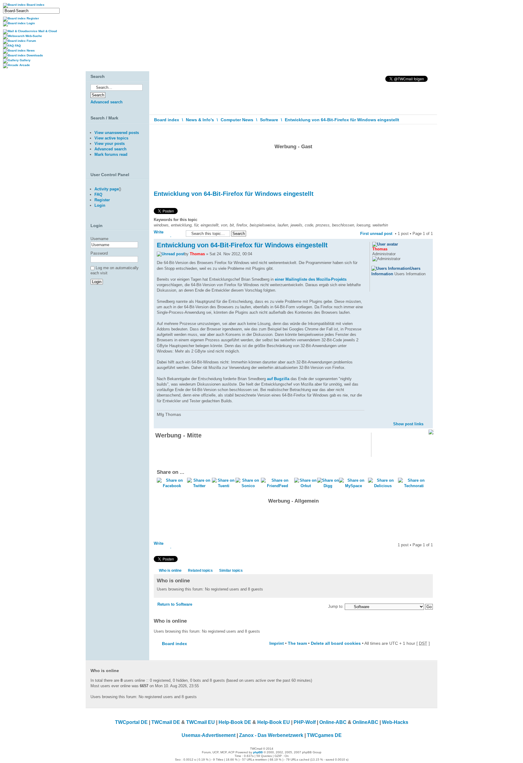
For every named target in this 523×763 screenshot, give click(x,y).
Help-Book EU (273, 722)
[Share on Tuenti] (223, 486)
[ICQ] (383, 288)
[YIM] (391, 288)
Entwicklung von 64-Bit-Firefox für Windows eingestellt (342, 119)
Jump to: (336, 606)
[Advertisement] (293, 168)
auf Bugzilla (278, 378)
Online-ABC (333, 722)
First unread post (376, 233)
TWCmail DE (165, 722)
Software (269, 119)
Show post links (408, 424)
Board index (166, 119)
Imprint (276, 643)
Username (99, 238)
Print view (419, 131)
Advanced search (106, 102)
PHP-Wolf (305, 722)
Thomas (197, 254)
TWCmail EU (200, 722)
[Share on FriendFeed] (277, 486)
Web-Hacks (395, 722)
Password (99, 253)
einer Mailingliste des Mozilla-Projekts (311, 279)
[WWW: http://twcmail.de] (375, 288)
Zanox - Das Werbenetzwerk (271, 735)
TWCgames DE (324, 735)
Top (428, 419)
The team (297, 643)
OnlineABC (365, 722)
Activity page (106, 189)
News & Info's (200, 119)
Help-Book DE (235, 722)
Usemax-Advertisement (208, 735)
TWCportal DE (131, 722)
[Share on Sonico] (248, 486)
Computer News (237, 119)
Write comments (163, 233)
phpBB (258, 752)
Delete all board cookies (336, 643)
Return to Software (174, 604)
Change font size (428, 133)
